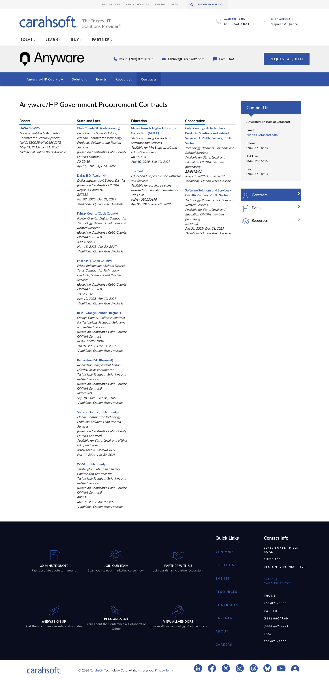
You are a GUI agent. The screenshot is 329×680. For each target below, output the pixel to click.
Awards (160, 4)
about (222, 631)
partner (224, 618)
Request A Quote (284, 24)
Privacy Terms (164, 670)
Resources (124, 79)
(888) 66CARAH (237, 24)
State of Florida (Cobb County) (98, 412)
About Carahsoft (137, 4)
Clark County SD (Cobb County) (98, 128)
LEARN (52, 39)
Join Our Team (110, 4)
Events (101, 79)
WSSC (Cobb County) (92, 464)
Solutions (79, 79)
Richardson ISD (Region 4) (95, 360)
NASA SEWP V (30, 128)
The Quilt (137, 171)
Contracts (149, 79)
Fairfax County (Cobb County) (97, 213)
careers (224, 644)
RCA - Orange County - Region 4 (99, 313)
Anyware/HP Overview (45, 79)
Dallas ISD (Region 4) (91, 175)
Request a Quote (286, 58)
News (175, 4)
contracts (227, 605)
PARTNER (101, 39)
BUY (75, 39)
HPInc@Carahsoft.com (262, 135)
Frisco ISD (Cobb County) (94, 261)
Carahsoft (96, 670)
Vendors (225, 552)
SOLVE (27, 39)
